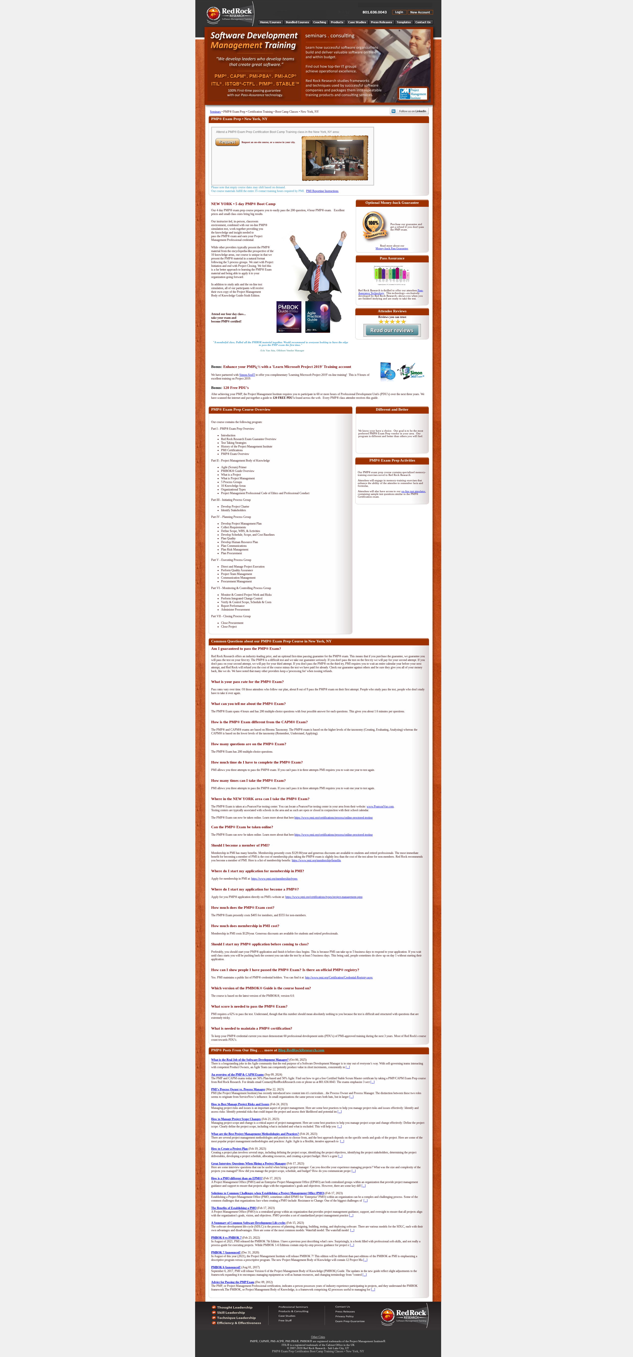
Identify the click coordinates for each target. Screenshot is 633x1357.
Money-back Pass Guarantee (392, 248)
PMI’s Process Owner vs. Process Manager (238, 1089)
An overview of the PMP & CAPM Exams (237, 1074)
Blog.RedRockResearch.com (301, 1050)
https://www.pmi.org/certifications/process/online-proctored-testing (333, 817)
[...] (348, 1067)
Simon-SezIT (247, 375)
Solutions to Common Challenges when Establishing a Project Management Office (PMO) (267, 1193)
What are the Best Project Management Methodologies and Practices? (255, 1134)
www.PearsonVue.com (380, 806)
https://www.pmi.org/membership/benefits (316, 860)
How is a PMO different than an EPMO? (237, 1178)
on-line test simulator (413, 491)
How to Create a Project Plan (229, 1148)
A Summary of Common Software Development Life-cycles (248, 1223)
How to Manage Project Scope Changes (236, 1119)
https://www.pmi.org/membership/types (274, 878)
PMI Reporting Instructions (322, 191)
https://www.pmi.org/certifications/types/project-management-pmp (323, 897)
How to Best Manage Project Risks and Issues (240, 1104)
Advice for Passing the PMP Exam (232, 1282)
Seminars (215, 111)
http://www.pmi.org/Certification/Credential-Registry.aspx (339, 977)
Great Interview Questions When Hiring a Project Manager (248, 1163)
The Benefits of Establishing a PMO (233, 1208)
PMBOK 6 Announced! (226, 1267)
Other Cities (318, 1337)
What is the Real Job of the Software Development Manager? (250, 1059)
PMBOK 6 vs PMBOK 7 (226, 1237)
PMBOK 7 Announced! (226, 1252)
